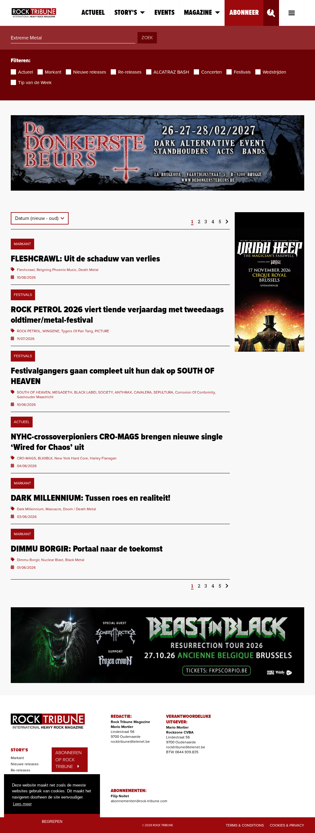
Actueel (93, 13)
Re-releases (20, 770)
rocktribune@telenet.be (130, 741)
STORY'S (19, 750)
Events (164, 13)
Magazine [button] (198, 13)
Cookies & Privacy (287, 825)
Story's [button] (125, 13)
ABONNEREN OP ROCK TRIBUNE (68, 759)
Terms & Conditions (245, 825)
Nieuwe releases (25, 764)
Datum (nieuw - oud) (37, 218)
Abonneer (244, 13)
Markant (17, 758)
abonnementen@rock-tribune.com (139, 801)
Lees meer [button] (22, 804)
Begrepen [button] (52, 821)
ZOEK (147, 37)
